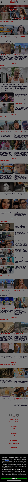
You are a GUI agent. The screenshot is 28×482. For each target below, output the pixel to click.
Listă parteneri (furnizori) (5, 476)
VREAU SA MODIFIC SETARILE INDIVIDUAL (14, 480)
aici (16, 464)
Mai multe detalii (7, 460)
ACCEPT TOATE (14, 478)
